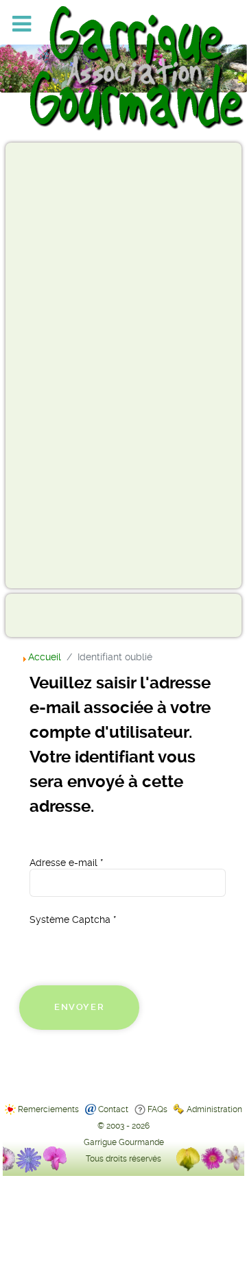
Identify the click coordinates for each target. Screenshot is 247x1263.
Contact (113, 1109)
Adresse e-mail (66, 862)
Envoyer (79, 1007)
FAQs (157, 1109)
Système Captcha (73, 919)
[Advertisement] (66, 364)
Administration (214, 1109)
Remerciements (48, 1109)
